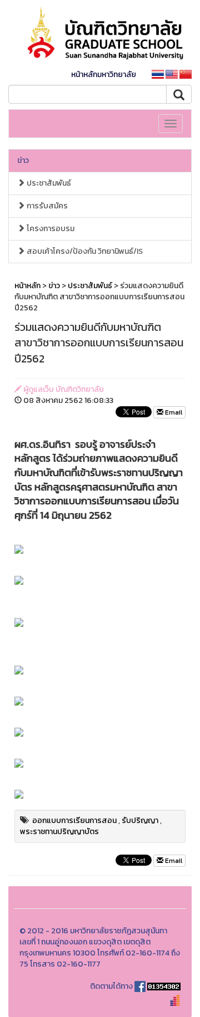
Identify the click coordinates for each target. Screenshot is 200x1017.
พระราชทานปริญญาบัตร (59, 831)
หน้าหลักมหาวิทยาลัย (103, 74)
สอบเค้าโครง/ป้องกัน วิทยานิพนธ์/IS (84, 251)
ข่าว (23, 160)
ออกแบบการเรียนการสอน (74, 820)
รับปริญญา (140, 820)
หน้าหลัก (27, 286)
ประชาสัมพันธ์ (48, 183)
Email (172, 412)
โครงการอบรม (49, 228)
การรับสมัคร (46, 206)
